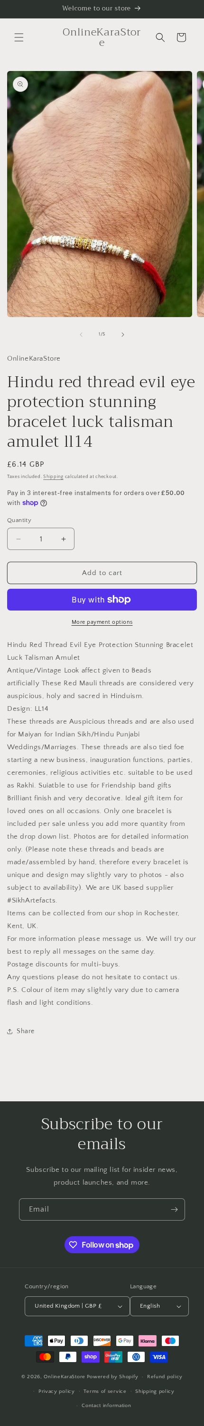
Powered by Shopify (113, 1377)
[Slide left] (81, 334)
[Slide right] (122, 334)
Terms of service (104, 1391)
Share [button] (26, 1031)
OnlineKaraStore (64, 1377)
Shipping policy (155, 1391)
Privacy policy (56, 1391)
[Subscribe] (174, 1209)
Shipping (53, 476)
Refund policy (165, 1377)
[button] (19, 37)
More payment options (102, 622)
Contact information (106, 1405)
